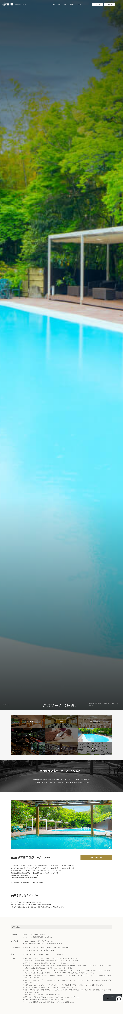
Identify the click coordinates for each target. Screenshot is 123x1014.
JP (119, 4)
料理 (59, 4)
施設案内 (72, 4)
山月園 (79, 4)
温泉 (53, 4)
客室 (65, 4)
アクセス (86, 4)
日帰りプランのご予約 (96, 857)
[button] (109, 847)
